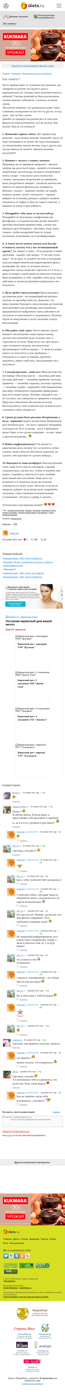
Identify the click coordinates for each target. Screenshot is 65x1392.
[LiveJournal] (11, 1255)
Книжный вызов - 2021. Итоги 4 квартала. (22, 558)
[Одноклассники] (22, 1255)
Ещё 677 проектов (16, 629)
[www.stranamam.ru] (24, 1332)
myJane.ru (22, 1351)
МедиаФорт (9, 1281)
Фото (5, 1243)
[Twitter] (6, 1255)
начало (28, 510)
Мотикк (15, 793)
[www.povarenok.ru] (45, 1332)
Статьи (24, 1239)
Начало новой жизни (27, 513)
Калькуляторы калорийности (46, 16)
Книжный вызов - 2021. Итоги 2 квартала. (22, 577)
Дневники (16, 74)
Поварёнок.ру (44, 1334)
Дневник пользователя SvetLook (36, 74)
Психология (16, 519)
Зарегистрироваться (15, 1131)
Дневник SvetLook (12, 553)
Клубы (53, 1239)
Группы (44, 1239)
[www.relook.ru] (32, 1365)
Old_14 (15, 846)
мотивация (42, 513)
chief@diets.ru (25, 1288)
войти (10, 1135)
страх (50, 513)
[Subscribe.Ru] (27, 1255)
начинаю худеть (48, 510)
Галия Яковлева (10, 1288)
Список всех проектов (32, 1384)
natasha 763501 (19, 807)
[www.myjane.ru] (22, 1348)
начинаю (36, 510)
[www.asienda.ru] (43, 1348)
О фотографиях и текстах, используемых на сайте (25, 1297)
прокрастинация (9, 515)
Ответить (16, 801)
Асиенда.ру (43, 1351)
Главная (6, 74)
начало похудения (16, 510)
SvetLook (14, 533)
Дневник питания (18, 16)
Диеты (16, 1239)
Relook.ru (32, 1367)
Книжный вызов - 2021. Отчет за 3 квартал (23, 573)
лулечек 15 (17, 1040)
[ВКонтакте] (16, 1255)
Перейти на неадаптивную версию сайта (32, 65)
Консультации (17, 1243)
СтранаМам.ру (24, 1334)
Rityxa (15, 1072)
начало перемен (9, 513)
